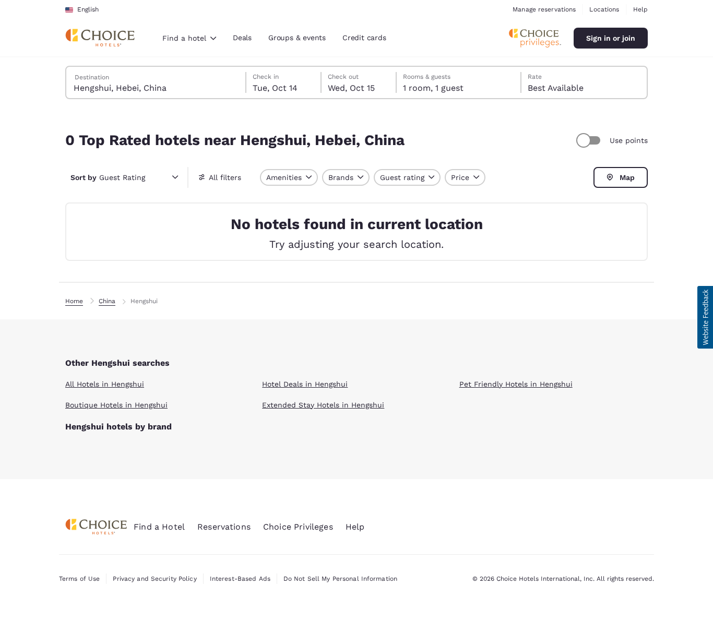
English (88, 9)
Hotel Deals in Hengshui (305, 384)
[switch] (589, 140)
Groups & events (297, 37)
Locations (604, 9)
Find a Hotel (159, 527)
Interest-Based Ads (240, 578)
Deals (242, 37)
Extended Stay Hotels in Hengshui (323, 405)
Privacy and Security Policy (154, 578)
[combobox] (189, 38)
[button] (705, 317)
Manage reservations (544, 9)
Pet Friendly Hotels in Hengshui (516, 384)
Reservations (224, 527)
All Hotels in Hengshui (104, 384)
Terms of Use (79, 578)
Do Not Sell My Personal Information (340, 578)
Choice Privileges (298, 527)
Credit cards (364, 37)
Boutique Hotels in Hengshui (116, 405)
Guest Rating (107, 177)
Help (640, 9)
